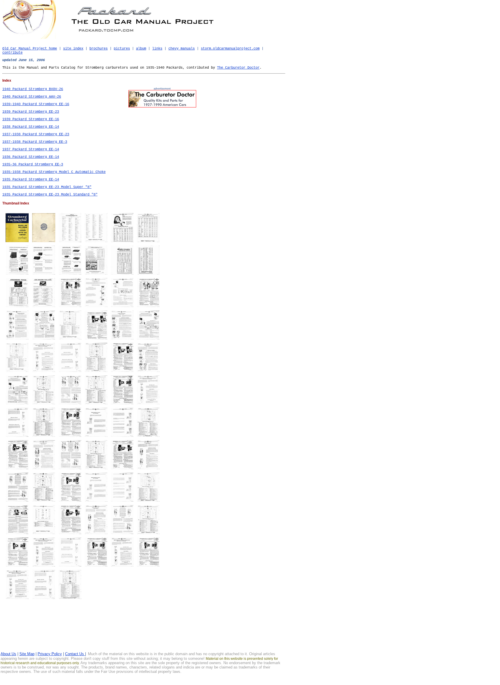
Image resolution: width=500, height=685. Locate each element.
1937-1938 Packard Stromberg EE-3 (34, 142)
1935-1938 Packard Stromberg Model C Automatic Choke (54, 172)
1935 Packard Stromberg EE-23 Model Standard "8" (50, 195)
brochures (98, 49)
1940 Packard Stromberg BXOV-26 (32, 89)
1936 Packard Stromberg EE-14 (30, 157)
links (157, 49)
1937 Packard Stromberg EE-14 (30, 149)
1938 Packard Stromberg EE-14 (30, 127)
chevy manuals (181, 49)
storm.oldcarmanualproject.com (230, 49)
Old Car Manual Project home (29, 49)
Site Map (26, 654)
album (141, 49)
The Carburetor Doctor (238, 68)
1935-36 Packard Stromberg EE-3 (32, 164)
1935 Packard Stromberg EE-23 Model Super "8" (46, 187)
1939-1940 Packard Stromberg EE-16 (35, 104)
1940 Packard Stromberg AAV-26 (31, 97)
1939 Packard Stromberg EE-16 (30, 119)
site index (73, 49)
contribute (12, 53)
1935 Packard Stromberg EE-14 (30, 180)
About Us (8, 654)
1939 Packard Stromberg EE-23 (30, 112)
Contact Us (75, 654)
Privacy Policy (50, 654)
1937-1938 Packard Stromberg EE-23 (35, 134)
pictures (122, 49)
